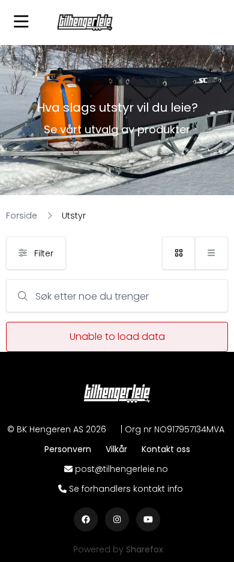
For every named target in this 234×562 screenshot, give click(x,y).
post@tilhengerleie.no (121, 469)
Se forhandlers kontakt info (126, 489)
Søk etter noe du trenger (92, 296)
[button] (21, 22)
